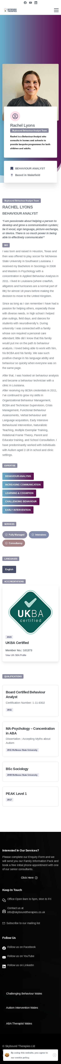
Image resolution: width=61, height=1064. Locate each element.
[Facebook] (25, 2)
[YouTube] (30, 2)
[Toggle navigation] (56, 10)
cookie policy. (22, 1057)
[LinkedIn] (35, 2)
